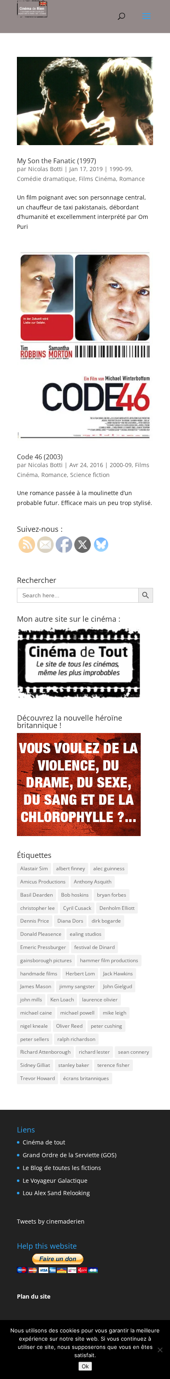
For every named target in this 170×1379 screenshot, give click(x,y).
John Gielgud (117, 986)
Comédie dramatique (46, 179)
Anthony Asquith (92, 881)
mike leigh (114, 1012)
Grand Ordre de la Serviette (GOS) (69, 1155)
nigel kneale (34, 1025)
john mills (31, 999)
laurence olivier (100, 999)
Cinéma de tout (44, 1142)
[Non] (160, 1350)
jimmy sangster (77, 986)
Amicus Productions (43, 881)
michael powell (77, 1012)
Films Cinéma (97, 179)
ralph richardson (76, 1039)
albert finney (70, 868)
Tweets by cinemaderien (51, 1221)
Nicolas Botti (45, 169)
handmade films (38, 973)
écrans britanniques (86, 1078)
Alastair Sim (34, 868)
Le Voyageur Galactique (55, 1180)
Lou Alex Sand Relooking (56, 1193)
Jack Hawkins (118, 973)
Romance (132, 179)
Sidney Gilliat (35, 1065)
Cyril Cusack (77, 908)
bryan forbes (111, 894)
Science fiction (90, 475)
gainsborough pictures (46, 960)
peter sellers (34, 1039)
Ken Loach (62, 999)
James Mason (35, 986)
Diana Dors (70, 920)
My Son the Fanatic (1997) (56, 160)
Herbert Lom (80, 973)
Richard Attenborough (45, 1051)
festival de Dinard (94, 947)
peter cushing (106, 1025)
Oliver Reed (69, 1025)
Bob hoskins (75, 894)
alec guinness (109, 868)
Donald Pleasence (40, 933)
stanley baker (73, 1065)
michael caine (36, 1012)
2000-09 (121, 465)
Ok (85, 1366)
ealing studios (86, 933)
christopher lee (37, 908)
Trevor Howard (37, 1078)
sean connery (133, 1051)
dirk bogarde (106, 920)
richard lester (94, 1051)
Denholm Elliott (117, 908)
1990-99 (120, 169)
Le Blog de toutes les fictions (62, 1168)
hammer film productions (109, 960)
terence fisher (113, 1065)
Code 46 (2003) (40, 456)
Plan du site (33, 1296)
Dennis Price (34, 920)
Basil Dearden (36, 894)
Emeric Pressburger (43, 947)
